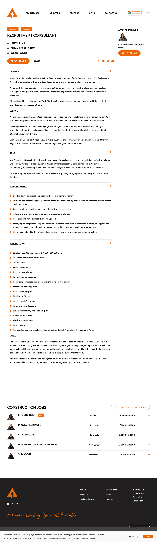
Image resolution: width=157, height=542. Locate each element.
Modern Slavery (87, 499)
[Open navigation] (148, 13)
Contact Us (111, 13)
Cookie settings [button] (133, 536)
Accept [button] (148, 537)
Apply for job (18, 61)
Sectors (74, 13)
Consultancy (26, 29)
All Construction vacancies (130, 407)
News (92, 13)
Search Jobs (33, 13)
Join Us (83, 489)
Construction (12, 29)
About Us (55, 13)
